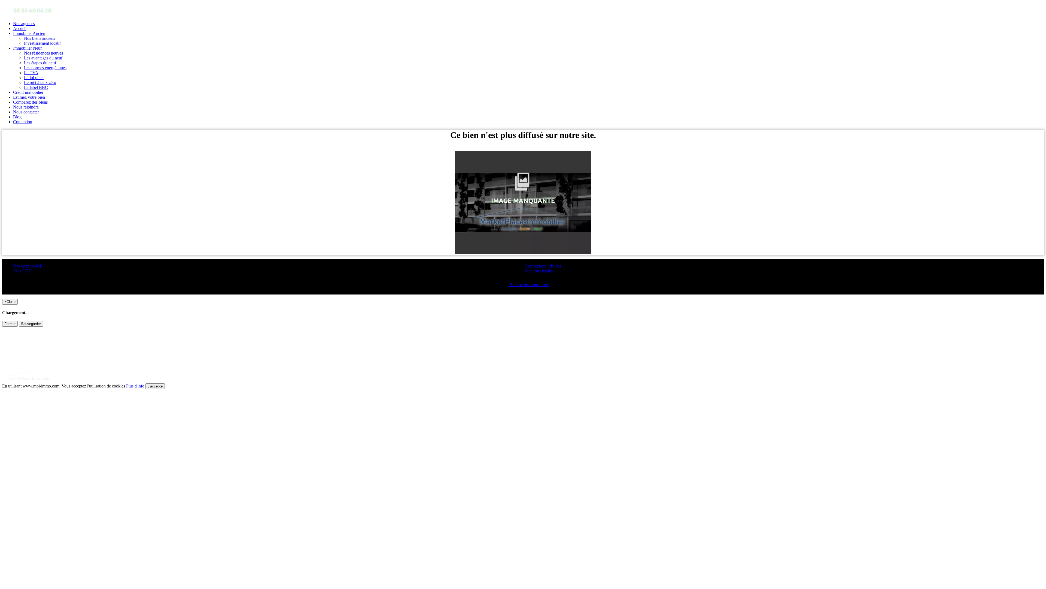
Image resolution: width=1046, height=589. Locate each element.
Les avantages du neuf (43, 58)
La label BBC (36, 87)
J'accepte (155, 386)
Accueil (19, 28)
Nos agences (24, 23)
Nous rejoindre (26, 107)
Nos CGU (22, 271)
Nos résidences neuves (43, 53)
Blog (17, 117)
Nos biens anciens (39, 38)
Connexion (22, 121)
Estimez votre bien (29, 97)
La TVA (31, 72)
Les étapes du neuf (40, 63)
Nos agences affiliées (542, 266)
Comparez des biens (30, 102)
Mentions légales (539, 271)
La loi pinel (34, 77)
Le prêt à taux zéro (40, 82)
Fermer (10, 324)
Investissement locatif (42, 43)
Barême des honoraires (528, 284)
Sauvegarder (31, 324)
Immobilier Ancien (29, 33)
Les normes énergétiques (45, 67)
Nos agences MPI (28, 266)
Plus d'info (135, 386)
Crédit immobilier (28, 92)
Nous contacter (26, 112)
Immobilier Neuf (27, 48)
